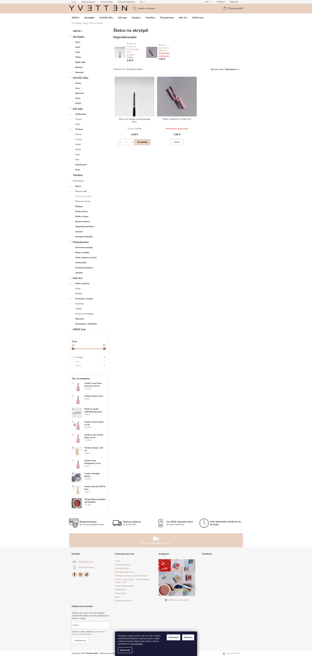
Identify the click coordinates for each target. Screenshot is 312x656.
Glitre (77, 288)
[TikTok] (86, 574)
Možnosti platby (107, 2)
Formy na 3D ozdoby (84, 313)
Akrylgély (78, 36)
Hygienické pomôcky (84, 226)
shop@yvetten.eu (85, 562)
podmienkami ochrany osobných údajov (88, 633)
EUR (207, 2)
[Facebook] (74, 574)
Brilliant (79, 67)
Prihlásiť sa (80, 640)
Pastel (78, 149)
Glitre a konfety (82, 283)
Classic (78, 119)
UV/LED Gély (80, 78)
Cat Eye (78, 139)
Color (77, 47)
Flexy (77, 98)
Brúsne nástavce (82, 221)
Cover (77, 42)
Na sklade (90, 357)
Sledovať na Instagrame (178, 600)
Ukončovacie (81, 164)
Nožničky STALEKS (84, 236)
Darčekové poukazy (84, 267)
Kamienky (79, 303)
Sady (77, 169)
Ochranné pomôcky (84, 247)
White (78, 57)
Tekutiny (78, 175)
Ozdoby (78, 308)
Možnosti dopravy (88, 2)
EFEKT (78, 103)
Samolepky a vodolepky (86, 323)
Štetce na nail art (82, 201)
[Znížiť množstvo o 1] (120, 142)
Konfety (78, 293)
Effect (77, 124)
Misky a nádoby (82, 252)
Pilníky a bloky (81, 216)
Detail (177, 142)
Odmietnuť (173, 637)
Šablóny (79, 206)
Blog (117, 597)
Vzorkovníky (80, 262)
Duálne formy (81, 211)
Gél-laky (78, 109)
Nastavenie (125, 650)
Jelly (77, 159)
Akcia (90, 361)
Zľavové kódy (121, 593)
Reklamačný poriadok (124, 586)
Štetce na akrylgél (83, 196)
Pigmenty (79, 318)
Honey (78, 83)
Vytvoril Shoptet (233, 653)
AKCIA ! (77, 31)
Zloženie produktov (123, 600)
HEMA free (79, 329)
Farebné (79, 129)
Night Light (80, 62)
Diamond (79, 72)
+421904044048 (86, 567)
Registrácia (234, 2)
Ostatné (79, 231)
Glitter (78, 144)
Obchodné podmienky (126, 2)
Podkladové (80, 114)
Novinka (90, 366)
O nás (74, 2)
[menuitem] (75, 17)
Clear (77, 52)
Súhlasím (188, 637)
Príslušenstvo (81, 242)
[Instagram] (80, 574)
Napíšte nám (120, 589)
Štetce (78, 186)
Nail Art (77, 278)
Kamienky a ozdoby (84, 298)
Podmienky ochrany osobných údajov (131, 575)
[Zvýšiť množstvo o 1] (132, 142)
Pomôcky (78, 181)
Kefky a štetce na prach (86, 257)
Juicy (77, 88)
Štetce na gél (81, 191)
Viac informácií (136, 644)
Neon (77, 154)
